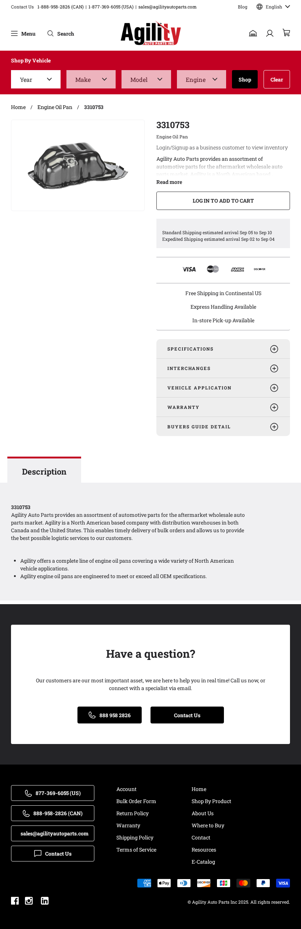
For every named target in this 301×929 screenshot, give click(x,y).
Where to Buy (208, 825)
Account (126, 788)
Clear (277, 79)
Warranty (128, 825)
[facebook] (15, 902)
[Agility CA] (151, 33)
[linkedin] (45, 901)
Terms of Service (136, 849)
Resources (204, 849)
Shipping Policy (134, 837)
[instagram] (29, 902)
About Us (203, 813)
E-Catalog (203, 861)
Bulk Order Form (136, 801)
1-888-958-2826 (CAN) (60, 7)
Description (44, 471)
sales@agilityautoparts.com (167, 7)
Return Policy (132, 813)
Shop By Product (211, 801)
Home (199, 788)
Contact (201, 837)
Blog (242, 7)
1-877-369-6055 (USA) (111, 7)
